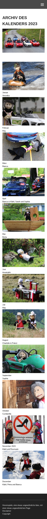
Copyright (6, 514)
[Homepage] (12, 4)
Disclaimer (6, 511)
